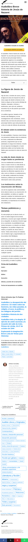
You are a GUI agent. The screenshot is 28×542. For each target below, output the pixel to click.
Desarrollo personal (9, 438)
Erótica (3, 443)
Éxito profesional (17, 505)
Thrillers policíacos (10, 498)
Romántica (6, 496)
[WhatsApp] (24, 540)
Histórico (4, 461)
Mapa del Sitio (4, 526)
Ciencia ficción (16, 425)
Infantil (21, 461)
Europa (9, 443)
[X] (10, 540)
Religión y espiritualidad (7, 356)
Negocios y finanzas (6, 482)
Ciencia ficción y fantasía (9, 428)
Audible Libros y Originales (8, 351)
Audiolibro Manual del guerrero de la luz (7, 407)
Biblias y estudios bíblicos (7, 354)
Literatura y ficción (11, 475)
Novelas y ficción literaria (6, 489)
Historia (21, 458)
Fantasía (22, 446)
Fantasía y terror (17, 448)
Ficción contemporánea (14, 451)
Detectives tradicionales (20, 440)
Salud (13, 496)
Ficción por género (9, 458)
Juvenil (4, 464)
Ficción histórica (8, 454)
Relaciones (20, 492)
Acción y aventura (8, 418)
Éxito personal (6, 505)
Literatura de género (7, 472)
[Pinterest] (17, 540)
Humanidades (13, 461)
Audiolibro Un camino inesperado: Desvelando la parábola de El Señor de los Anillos (20, 407)
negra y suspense (9, 485)
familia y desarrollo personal (10, 446)
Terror (3, 498)
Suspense (20, 496)
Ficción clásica (5, 451)
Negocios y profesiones (18, 482)
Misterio (5, 479)
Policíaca (17, 489)
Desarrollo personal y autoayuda (8, 440)
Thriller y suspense (9, 502)
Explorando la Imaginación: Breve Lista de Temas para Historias (12, 333)
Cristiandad (17, 354)
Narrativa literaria (13, 479)
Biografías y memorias (6, 425)
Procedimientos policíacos (7, 492)
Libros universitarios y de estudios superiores (11, 468)
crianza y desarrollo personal (12, 434)
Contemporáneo (7, 431)
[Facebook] (3, 540)
